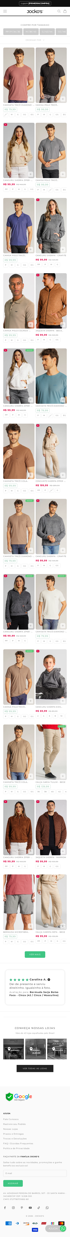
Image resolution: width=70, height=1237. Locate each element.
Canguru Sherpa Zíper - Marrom (17, 857)
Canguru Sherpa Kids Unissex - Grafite (48, 707)
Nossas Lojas (10, 1129)
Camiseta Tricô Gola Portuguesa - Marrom (16, 481)
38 (45, 792)
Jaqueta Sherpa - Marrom (51, 857)
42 (59, 792)
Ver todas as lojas (35, 1068)
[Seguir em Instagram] (13, 1207)
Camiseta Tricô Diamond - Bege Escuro (18, 556)
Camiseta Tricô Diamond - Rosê (18, 105)
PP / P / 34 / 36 (13, 31)
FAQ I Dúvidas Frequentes (18, 1143)
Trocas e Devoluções (15, 1138)
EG (32, 114)
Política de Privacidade (16, 1148)
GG (24, 114)
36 (38, 792)
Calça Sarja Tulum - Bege (51, 782)
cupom (35, 3)
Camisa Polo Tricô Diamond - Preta (46, 105)
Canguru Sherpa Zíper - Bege (17, 180)
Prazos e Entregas (13, 1134)
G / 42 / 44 (47, 31)
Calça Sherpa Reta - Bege (50, 932)
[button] (35, 987)
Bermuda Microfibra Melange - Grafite (15, 932)
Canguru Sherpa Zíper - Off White (17, 406)
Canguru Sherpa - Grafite (51, 255)
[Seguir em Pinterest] (21, 1207)
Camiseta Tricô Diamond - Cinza (51, 632)
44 (66, 792)
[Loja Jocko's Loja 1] (13, 1049)
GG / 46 (62, 31)
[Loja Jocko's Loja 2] (35, 1049)
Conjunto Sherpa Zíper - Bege (50, 481)
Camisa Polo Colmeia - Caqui (16, 331)
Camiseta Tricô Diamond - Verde (51, 406)
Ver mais (35, 954)
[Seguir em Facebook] (5, 1207)
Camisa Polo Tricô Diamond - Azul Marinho (17, 255)
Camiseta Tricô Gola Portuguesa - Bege (15, 782)
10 (61, 716)
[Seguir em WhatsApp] (47, 1207)
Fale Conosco (11, 1119)
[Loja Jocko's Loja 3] (57, 1049)
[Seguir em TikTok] (38, 1207)
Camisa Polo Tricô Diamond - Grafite (46, 180)
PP (6, 189)
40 (52, 792)
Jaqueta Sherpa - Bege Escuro (49, 331)
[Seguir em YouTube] (30, 1207)
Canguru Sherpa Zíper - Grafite (17, 632)
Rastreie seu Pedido (14, 1124)
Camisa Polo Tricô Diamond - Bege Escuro (17, 707)
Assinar (13, 1183)
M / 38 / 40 (31, 31)
